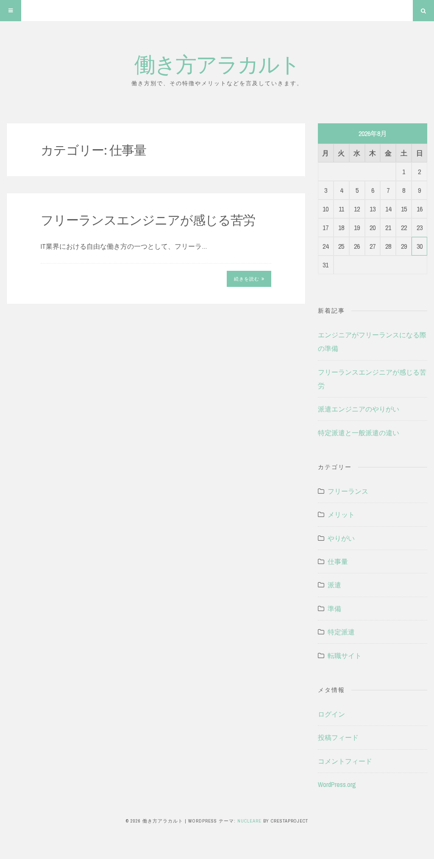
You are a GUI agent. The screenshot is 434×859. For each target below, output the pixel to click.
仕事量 (338, 561)
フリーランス (348, 491)
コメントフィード (345, 761)
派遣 (334, 584)
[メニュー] (10, 10)
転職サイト (345, 655)
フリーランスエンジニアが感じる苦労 (148, 219)
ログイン (331, 714)
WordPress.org (337, 784)
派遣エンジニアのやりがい (358, 409)
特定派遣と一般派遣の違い (358, 432)
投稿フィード (338, 737)
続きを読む (246, 279)
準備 (334, 608)
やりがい (341, 538)
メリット (341, 514)
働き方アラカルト (217, 63)
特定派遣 (341, 632)
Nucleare (249, 821)
